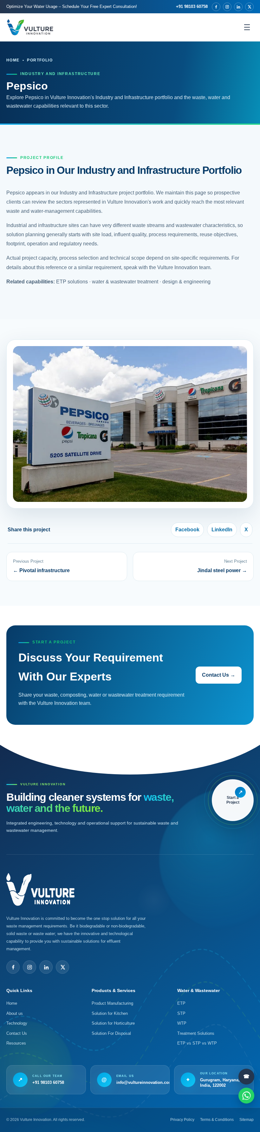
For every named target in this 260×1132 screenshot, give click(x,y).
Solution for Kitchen (110, 1013)
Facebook (187, 529)
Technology (16, 1023)
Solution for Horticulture (113, 1023)
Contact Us (16, 1033)
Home (13, 60)
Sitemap (246, 1119)
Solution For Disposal (111, 1033)
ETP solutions (72, 281)
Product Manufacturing (112, 1003)
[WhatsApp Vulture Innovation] (246, 1096)
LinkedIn (221, 529)
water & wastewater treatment (125, 281)
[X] (249, 7)
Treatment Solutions (195, 1033)
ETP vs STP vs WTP (197, 1043)
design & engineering (186, 281)
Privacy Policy (182, 1119)
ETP (181, 1003)
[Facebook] (216, 7)
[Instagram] (227, 7)
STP (181, 1013)
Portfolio (40, 60)
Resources (16, 1043)
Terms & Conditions (217, 1119)
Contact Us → (218, 675)
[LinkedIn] (238, 7)
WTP (181, 1023)
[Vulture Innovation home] (30, 27)
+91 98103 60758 (192, 6)
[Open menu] (247, 27)
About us (14, 1013)
